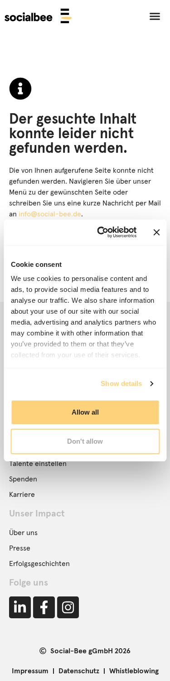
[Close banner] (156, 232)
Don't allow (85, 441)
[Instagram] (68, 607)
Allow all (85, 412)
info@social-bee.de (50, 214)
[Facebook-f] (44, 607)
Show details (121, 383)
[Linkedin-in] (20, 607)
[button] (155, 16)
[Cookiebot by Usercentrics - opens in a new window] (101, 232)
